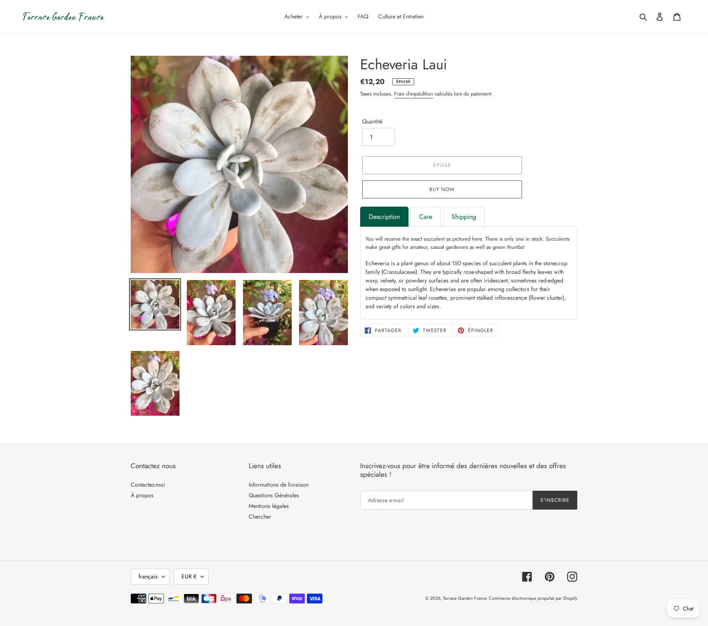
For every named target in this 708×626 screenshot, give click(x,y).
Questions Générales (274, 495)
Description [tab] (384, 216)
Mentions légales (269, 506)
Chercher (260, 516)
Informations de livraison (279, 484)
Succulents (558, 239)
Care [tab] (425, 216)
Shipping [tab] (464, 216)
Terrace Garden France (465, 598)
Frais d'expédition (413, 94)
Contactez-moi (148, 484)
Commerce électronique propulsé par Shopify (533, 598)
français (148, 576)
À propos (142, 495)
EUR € (189, 576)
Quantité (372, 121)
